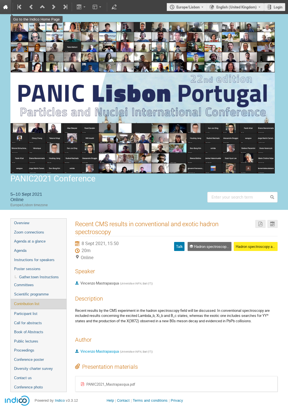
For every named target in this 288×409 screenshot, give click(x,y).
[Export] (81, 7)
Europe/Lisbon (188, 7)
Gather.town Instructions (39, 277)
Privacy (177, 400)
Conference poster (29, 359)
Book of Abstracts (28, 332)
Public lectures (26, 341)
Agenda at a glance (30, 241)
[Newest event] (64, 7)
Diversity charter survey (33, 368)
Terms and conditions (150, 400)
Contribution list (26, 304)
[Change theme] (97, 7)
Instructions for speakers (34, 260)
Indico (60, 400)
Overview (21, 223)
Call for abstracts (28, 323)
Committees (24, 285)
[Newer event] (53, 7)
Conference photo (28, 387)
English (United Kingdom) (236, 7)
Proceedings (24, 350)
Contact (123, 400)
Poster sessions (27, 269)
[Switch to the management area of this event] (114, 7)
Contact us (23, 378)
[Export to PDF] (260, 224)
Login (278, 7)
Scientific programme (31, 294)
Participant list (25, 314)
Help (110, 400)
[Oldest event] (20, 7)
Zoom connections (29, 232)
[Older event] (31, 7)
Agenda (20, 250)
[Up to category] (42, 7)
